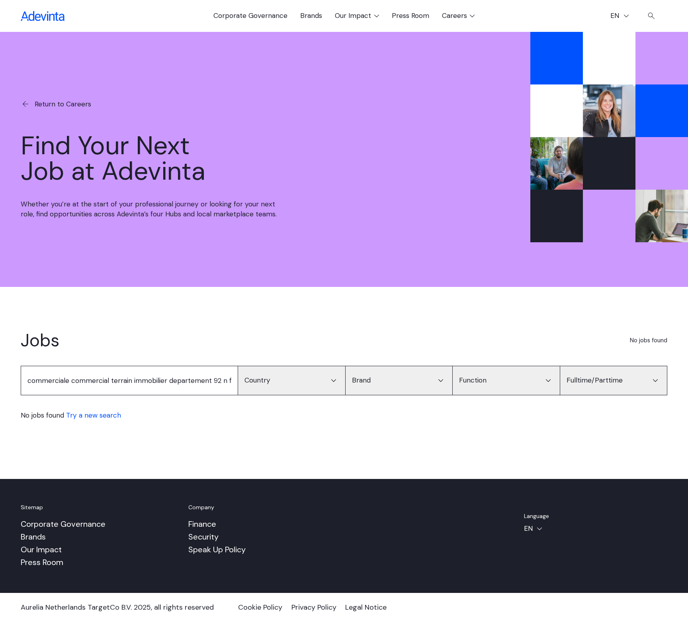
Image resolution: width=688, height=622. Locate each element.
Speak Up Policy (217, 549)
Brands (311, 15)
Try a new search (93, 415)
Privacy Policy (313, 607)
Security (203, 537)
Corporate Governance (250, 15)
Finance (202, 524)
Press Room (410, 15)
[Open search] (651, 16)
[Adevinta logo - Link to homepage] (42, 16)
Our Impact (41, 549)
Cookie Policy (260, 607)
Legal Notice (366, 607)
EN (622, 16)
